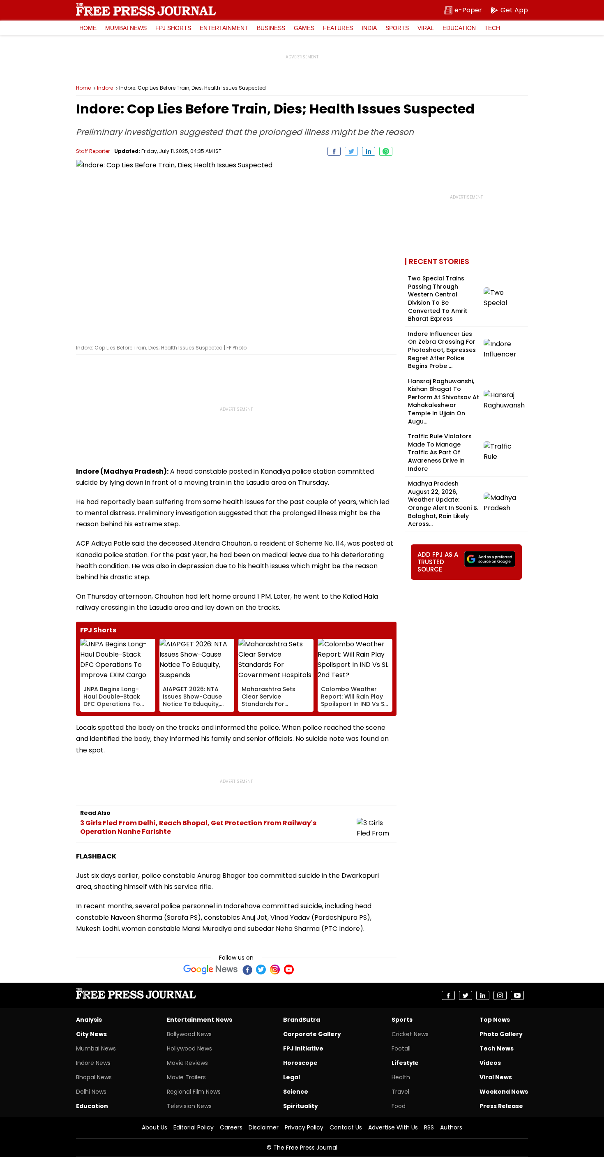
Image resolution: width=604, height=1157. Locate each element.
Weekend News (504, 1092)
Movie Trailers (186, 1077)
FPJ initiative (303, 1048)
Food (399, 1106)
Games (304, 28)
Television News (189, 1106)
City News (91, 1034)
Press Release (501, 1106)
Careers (231, 1127)
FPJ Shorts (173, 28)
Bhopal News (94, 1077)
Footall (401, 1048)
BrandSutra (301, 1020)
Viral (425, 28)
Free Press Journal (146, 9)
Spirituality (300, 1106)
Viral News (496, 1077)
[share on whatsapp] (385, 151)
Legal (291, 1077)
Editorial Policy (193, 1127)
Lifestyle (405, 1063)
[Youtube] (289, 969)
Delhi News (91, 1092)
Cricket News (410, 1034)
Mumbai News (126, 28)
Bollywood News (189, 1034)
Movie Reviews (187, 1063)
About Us (154, 1127)
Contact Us (346, 1127)
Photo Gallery (501, 1034)
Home (88, 28)
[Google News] (210, 969)
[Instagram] (275, 969)
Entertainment (224, 28)
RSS (429, 1127)
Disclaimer (264, 1127)
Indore (105, 88)
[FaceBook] (247, 969)
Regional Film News (194, 1092)
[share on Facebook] (334, 151)
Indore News (93, 1063)
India (369, 28)
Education (459, 28)
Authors (451, 1127)
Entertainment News (199, 1020)
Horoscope (300, 1063)
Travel (400, 1092)
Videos (490, 1063)
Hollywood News (189, 1048)
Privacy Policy (304, 1127)
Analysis (89, 1020)
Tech (492, 28)
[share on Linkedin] (368, 151)
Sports (397, 28)
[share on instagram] (500, 995)
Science (295, 1092)
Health (401, 1077)
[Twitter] (261, 969)
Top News (495, 1020)
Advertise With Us (393, 1127)
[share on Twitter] (351, 151)
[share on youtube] (517, 995)
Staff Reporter (93, 151)
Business (271, 28)
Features (338, 28)
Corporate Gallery (312, 1034)
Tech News (497, 1048)
